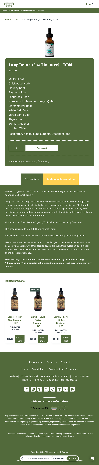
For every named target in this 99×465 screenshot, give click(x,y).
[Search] (86, 4)
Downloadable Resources (32, 10)
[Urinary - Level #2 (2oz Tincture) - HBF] (61, 299)
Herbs (4, 10)
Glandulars (14, 10)
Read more (43, 339)
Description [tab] (32, 179)
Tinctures (43, 161)
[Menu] (93, 4)
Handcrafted (14, 327)
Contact (65, 362)
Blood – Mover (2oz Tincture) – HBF (15, 320)
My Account (36, 362)
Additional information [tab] (61, 179)
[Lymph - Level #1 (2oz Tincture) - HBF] (38, 299)
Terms (18, 460)
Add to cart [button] (19, 339)
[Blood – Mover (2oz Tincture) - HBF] (15, 299)
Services (52, 362)
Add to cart (42, 148)
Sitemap (79, 460)
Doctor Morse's (29, 161)
